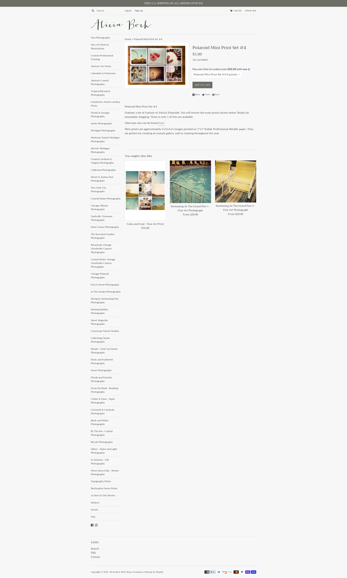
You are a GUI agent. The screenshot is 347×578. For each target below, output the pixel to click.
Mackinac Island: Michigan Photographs (105, 139)
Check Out (250, 11)
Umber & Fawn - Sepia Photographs (103, 401)
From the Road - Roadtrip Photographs (104, 390)
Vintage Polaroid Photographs (100, 276)
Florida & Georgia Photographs (100, 114)
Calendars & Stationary (103, 73)
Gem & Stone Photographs (105, 285)
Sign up (139, 11)
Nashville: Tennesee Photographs (101, 218)
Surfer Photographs (101, 124)
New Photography (100, 38)
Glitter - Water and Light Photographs (104, 451)
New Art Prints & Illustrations (100, 46)
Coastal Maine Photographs (106, 199)
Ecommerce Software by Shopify (147, 572)
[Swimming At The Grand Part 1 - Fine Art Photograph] (190, 181)
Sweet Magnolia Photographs (99, 322)
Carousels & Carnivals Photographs (102, 411)
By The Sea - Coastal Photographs (102, 433)
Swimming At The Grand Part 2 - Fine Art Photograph (235, 208)
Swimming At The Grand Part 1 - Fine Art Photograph (190, 208)
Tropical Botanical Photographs (100, 93)
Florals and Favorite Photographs (101, 379)
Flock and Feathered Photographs (102, 361)
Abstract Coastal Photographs (100, 82)
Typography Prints (101, 481)
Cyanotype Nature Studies (105, 331)
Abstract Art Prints (101, 66)
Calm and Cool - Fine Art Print (145, 224)
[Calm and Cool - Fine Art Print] (145, 190)
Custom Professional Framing (102, 57)
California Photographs (103, 170)
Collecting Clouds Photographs (100, 340)
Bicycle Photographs (102, 442)
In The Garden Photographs (106, 292)
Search (95, 548)
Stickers (95, 503)
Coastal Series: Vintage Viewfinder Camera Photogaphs (103, 263)
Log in (128, 11)
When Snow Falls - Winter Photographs (105, 472)
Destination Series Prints (104, 488)
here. (161, 123)
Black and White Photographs (99, 422)
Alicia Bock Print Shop (120, 572)
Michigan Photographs (103, 131)
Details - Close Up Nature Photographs (104, 351)
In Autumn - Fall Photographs (100, 461)
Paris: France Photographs (105, 227)
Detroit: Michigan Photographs (100, 150)
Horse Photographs (101, 370)
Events (94, 510)
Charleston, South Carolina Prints (105, 104)
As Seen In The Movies (103, 495)
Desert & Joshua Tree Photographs (102, 179)
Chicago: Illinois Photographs (99, 207)
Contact (95, 557)
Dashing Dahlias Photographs (99, 311)
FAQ (93, 517)
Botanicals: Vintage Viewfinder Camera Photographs (101, 248)
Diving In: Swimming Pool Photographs (104, 300)
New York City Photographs (98, 189)
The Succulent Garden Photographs (103, 236)
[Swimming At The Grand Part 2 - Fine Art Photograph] (235, 181)
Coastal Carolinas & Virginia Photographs (102, 161)
